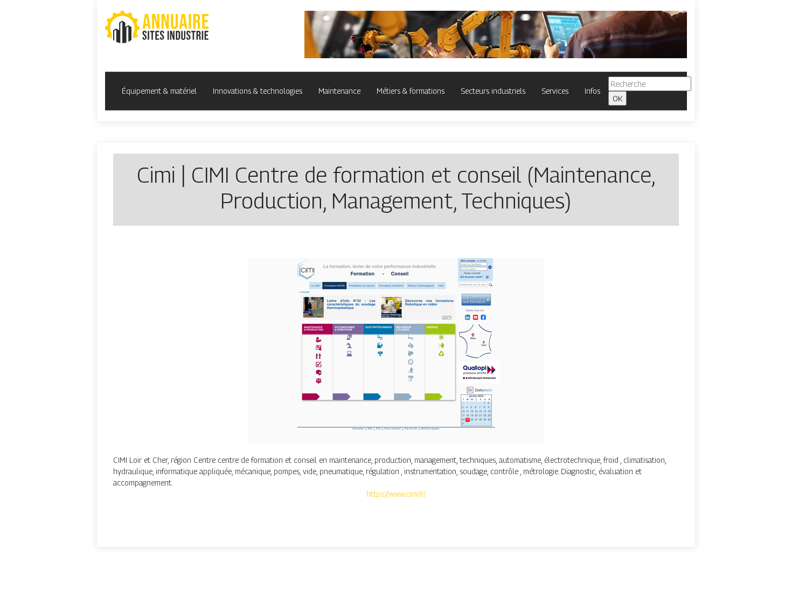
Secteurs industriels (493, 90)
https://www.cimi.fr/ (396, 493)
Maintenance (339, 90)
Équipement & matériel (159, 90)
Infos (592, 90)
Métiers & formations (410, 90)
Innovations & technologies (257, 90)
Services (554, 90)
